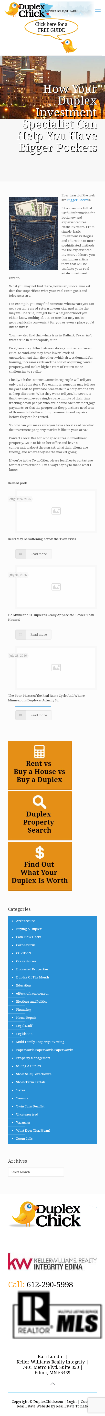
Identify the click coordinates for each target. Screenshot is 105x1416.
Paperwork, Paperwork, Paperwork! (44, 1050)
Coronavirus (25, 945)
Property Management (33, 1058)
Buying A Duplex (29, 929)
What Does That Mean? (33, 1130)
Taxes (20, 1090)
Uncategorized (27, 1114)
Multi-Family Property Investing (40, 1042)
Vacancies (23, 1122)
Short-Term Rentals (30, 1082)
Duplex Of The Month (32, 977)
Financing (23, 1009)
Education (23, 985)
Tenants (22, 1098)
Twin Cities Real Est (30, 1106)
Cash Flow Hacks (28, 937)
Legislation (24, 1034)
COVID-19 (23, 953)
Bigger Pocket (77, 200)
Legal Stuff (24, 1026)
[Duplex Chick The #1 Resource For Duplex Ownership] (51, 9)
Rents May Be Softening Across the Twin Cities (42, 539)
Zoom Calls (24, 1138)
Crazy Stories (26, 961)
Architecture (25, 921)
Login (72, 1402)
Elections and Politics (31, 1001)
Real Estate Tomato (72, 1406)
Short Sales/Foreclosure (34, 1074)
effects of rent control (32, 993)
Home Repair (26, 1017)
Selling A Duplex (28, 1066)
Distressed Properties (32, 969)
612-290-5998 (50, 1284)
